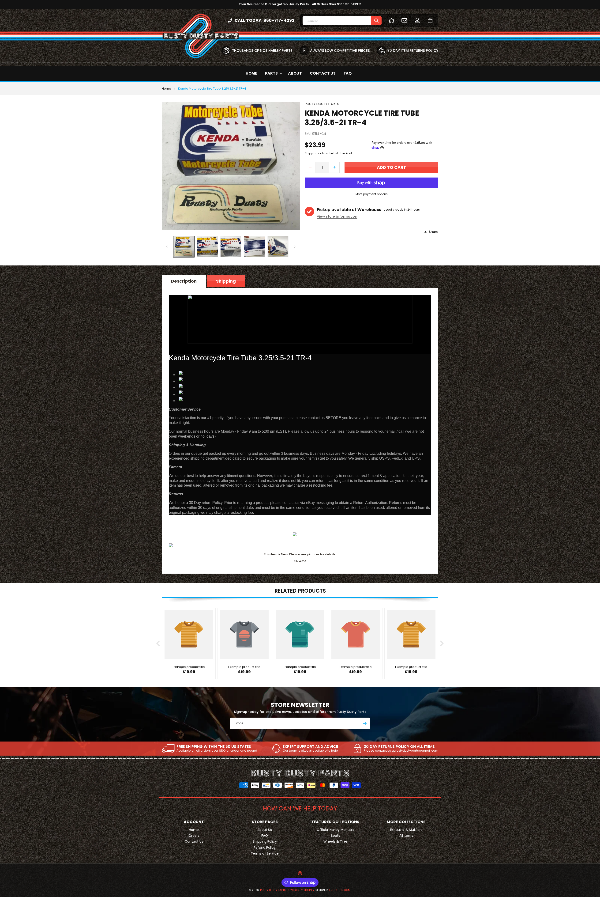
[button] (430, 20)
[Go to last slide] (158, 643)
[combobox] (342, 20)
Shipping (311, 153)
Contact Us (194, 841)
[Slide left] (167, 247)
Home (166, 88)
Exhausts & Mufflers (406, 829)
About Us (264, 829)
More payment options (372, 194)
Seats (335, 835)
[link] (209, 748)
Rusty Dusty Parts (273, 890)
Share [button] (433, 231)
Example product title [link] (189, 667)
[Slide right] (295, 247)
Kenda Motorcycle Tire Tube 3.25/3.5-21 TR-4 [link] (212, 88)
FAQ (264, 835)
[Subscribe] (365, 723)
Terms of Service (265, 853)
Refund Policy (265, 847)
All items (406, 835)
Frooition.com (339, 890)
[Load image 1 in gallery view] (183, 246)
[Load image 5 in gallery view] (278, 246)
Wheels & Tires (335, 841)
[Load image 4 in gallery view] (254, 246)
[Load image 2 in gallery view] (207, 246)
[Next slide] (441, 643)
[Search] (376, 20)
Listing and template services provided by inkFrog (300, 526)
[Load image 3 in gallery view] (230, 246)
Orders (193, 835)
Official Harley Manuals (335, 829)
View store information (337, 216)
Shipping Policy (265, 841)
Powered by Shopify (300, 890)
